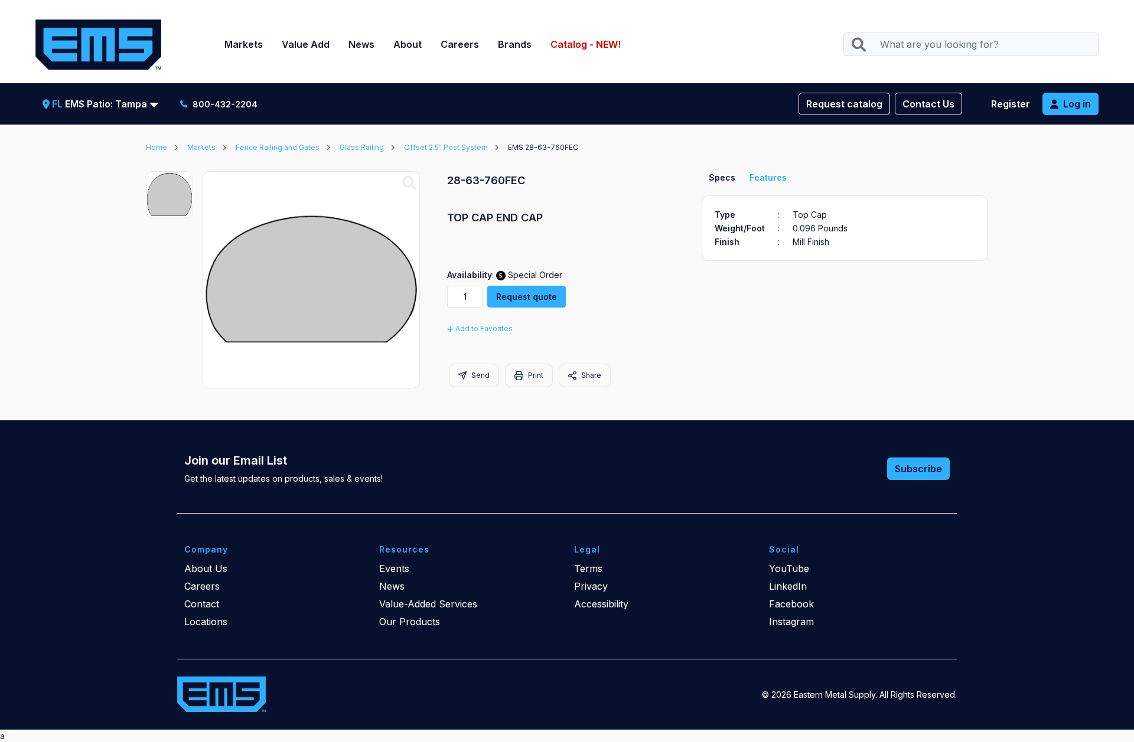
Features (768, 177)
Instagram (791, 621)
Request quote (526, 297)
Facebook (791, 604)
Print (534, 375)
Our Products (409, 621)
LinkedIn (788, 586)
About (407, 44)
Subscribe (918, 469)
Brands (515, 44)
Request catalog (844, 104)
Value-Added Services (428, 604)
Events (394, 568)
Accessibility (601, 604)
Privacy (591, 586)
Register (1010, 104)
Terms (588, 568)
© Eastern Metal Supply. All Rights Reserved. (859, 694)
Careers (460, 44)
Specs (722, 177)
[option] (169, 194)
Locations (205, 621)
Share (590, 375)
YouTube (789, 568)
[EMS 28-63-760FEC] (409, 183)
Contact (201, 604)
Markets (243, 44)
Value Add (306, 44)
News (361, 44)
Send (480, 375)
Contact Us (928, 104)
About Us (205, 568)
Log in (1077, 104)
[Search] (858, 44)
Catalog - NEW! (585, 44)
